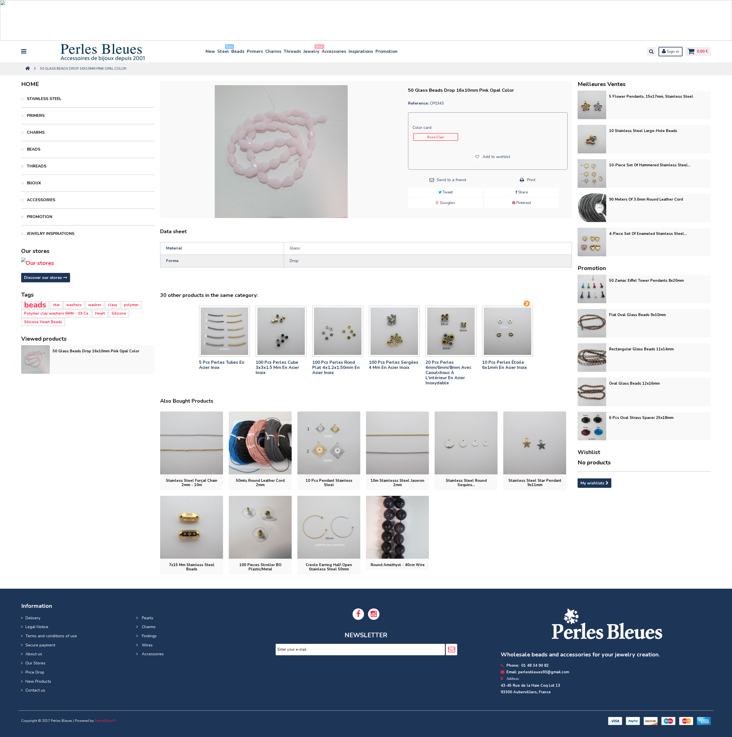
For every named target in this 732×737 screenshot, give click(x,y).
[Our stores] (87, 263)
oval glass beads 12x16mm (634, 383)
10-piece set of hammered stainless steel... (649, 165)
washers (73, 304)
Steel (223, 50)
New (210, 51)
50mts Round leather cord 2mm (260, 483)
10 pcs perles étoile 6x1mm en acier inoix (504, 364)
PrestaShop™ (105, 720)
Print (531, 180)
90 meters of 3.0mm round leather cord (646, 199)
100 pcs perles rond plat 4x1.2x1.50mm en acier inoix (336, 367)
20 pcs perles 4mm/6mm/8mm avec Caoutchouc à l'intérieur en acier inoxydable (448, 372)
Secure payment (40, 645)
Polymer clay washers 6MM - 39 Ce (56, 313)
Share (522, 192)
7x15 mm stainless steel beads (191, 567)
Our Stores (35, 663)
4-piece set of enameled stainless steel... (648, 233)
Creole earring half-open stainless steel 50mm (329, 567)
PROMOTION (39, 216)
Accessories (334, 51)
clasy (112, 304)
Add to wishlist (496, 156)
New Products (38, 681)
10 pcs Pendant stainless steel (329, 483)
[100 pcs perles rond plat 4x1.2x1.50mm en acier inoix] (337, 331)
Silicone (119, 313)
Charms (273, 51)
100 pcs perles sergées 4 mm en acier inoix (393, 364)
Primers (255, 51)
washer (94, 304)
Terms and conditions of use (51, 636)
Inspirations (361, 51)
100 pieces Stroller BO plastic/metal (260, 567)
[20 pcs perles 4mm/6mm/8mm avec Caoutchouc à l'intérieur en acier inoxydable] (450, 331)
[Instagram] (373, 614)
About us (33, 654)
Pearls (147, 618)
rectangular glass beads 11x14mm (641, 349)
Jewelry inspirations (50, 233)
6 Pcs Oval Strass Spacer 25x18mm (641, 417)
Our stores (35, 251)
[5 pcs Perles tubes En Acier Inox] (224, 331)
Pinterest (523, 202)
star (56, 304)
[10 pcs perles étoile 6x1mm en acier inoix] (507, 331)
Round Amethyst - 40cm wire (398, 565)
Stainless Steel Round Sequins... (466, 483)
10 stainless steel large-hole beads (643, 130)
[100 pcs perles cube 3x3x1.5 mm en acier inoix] (281, 331)
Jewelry (311, 50)
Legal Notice (36, 627)
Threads (292, 51)
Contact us (35, 690)
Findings (149, 636)
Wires (147, 645)
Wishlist (589, 452)
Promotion (386, 51)
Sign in (672, 51)
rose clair (435, 137)
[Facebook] (358, 614)
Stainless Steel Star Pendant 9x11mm (534, 483)
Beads (237, 51)
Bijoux (33, 183)
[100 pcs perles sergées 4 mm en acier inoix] (394, 331)
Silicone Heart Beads (43, 322)
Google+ (447, 202)
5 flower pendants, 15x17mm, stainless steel (651, 96)
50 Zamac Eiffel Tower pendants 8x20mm (646, 280)
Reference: (418, 103)
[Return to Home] (27, 68)
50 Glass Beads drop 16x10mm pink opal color (96, 351)
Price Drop (34, 672)
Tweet (447, 192)
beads (35, 305)
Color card (423, 127)
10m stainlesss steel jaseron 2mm (397, 483)
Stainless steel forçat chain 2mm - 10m (191, 483)
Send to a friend (451, 180)
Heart (100, 313)
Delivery (32, 618)
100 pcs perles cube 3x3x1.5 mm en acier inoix (277, 367)
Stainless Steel (43, 98)
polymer (131, 304)
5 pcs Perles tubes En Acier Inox (221, 364)
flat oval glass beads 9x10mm (637, 314)
